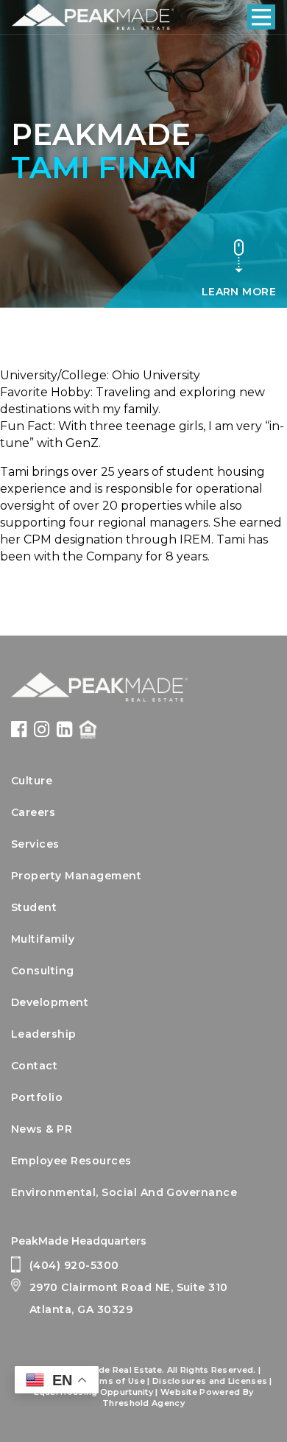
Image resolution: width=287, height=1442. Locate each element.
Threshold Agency (143, 1403)
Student (34, 907)
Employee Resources (71, 1160)
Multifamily (42, 939)
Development (49, 1002)
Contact (34, 1065)
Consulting (42, 970)
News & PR (41, 1129)
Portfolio (37, 1097)
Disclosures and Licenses (209, 1381)
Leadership (44, 1034)
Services (35, 844)
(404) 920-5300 (74, 1265)
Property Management (76, 875)
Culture (31, 780)
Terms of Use (114, 1381)
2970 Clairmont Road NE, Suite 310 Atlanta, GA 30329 (128, 1298)
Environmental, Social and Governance (124, 1192)
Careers (33, 812)
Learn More (239, 291)
